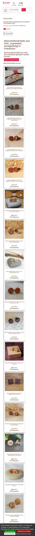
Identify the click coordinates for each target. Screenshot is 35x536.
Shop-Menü (9, 33)
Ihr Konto (14, 5)
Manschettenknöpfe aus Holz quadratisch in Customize (14, 363)
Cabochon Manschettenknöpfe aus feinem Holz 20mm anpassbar (14, 241)
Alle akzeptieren (10, 531)
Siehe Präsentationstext (11, 59)
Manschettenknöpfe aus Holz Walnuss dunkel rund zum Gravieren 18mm (14, 333)
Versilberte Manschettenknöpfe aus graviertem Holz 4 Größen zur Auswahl (14, 88)
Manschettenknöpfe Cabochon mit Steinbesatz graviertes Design (14, 454)
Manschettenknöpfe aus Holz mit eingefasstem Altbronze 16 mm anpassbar (14, 150)
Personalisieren (10, 534)
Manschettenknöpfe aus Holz (12, 63)
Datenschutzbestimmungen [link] (23, 534)
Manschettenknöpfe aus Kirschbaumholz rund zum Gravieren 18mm (14, 302)
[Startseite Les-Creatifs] (6, 2)
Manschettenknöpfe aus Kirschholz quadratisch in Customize (14, 394)
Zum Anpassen (14, 94)
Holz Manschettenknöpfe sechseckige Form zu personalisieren (14, 424)
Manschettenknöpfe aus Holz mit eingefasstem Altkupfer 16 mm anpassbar (14, 180)
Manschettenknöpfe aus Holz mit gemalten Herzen (14, 485)
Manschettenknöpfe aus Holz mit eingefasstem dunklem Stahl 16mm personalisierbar (14, 119)
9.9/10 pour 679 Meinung (18, 25)
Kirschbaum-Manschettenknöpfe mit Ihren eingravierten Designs (14, 515)
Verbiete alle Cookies (24, 531)
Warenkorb (20, 4)
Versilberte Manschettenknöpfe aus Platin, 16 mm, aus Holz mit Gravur (14, 211)
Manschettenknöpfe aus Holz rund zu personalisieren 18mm (14, 272)
